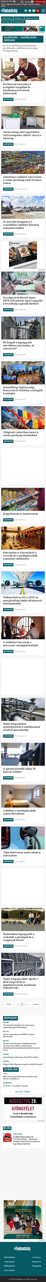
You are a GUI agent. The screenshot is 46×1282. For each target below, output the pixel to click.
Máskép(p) (7, 1083)
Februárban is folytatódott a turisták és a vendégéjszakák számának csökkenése (20, 556)
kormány (8, 18)
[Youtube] (34, 11)
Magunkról (36, 1262)
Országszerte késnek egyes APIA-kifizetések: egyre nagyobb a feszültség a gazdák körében (23, 300)
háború (19, 18)
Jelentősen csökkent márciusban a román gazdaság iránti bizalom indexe (22, 180)
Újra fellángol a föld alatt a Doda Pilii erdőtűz (21, 1057)
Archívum (36, 1257)
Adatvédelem (9, 1257)
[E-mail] (30, 11)
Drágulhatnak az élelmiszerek (20, 514)
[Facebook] (26, 11)
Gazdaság (8, 99)
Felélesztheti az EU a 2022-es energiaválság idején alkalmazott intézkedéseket (22, 600)
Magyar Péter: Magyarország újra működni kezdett (23, 1064)
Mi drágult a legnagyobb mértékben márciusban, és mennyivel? (18, 345)
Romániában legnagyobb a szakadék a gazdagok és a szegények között (18, 937)
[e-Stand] (38, 11)
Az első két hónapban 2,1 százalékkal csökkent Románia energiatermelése (21, 225)
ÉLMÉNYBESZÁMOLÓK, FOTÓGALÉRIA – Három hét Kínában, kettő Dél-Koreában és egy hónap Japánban (26, 1140)
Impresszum (9, 1262)
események (19, 21)
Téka (5, 1074)
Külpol (6, 1061)
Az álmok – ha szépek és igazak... (16, 1086)
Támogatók (36, 1266)
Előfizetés (39, 2)
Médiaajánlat (9, 1266)
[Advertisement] (23, 466)
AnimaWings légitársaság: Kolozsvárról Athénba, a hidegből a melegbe (23, 390)
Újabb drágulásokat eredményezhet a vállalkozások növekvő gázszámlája (21, 727)
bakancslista (32, 18)
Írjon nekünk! (9, 1270)
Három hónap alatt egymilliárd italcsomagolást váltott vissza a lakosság (22, 135)
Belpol (6, 1031)
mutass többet (23, 1092)
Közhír (6, 1022)
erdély (7, 21)
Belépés (28, 2)
